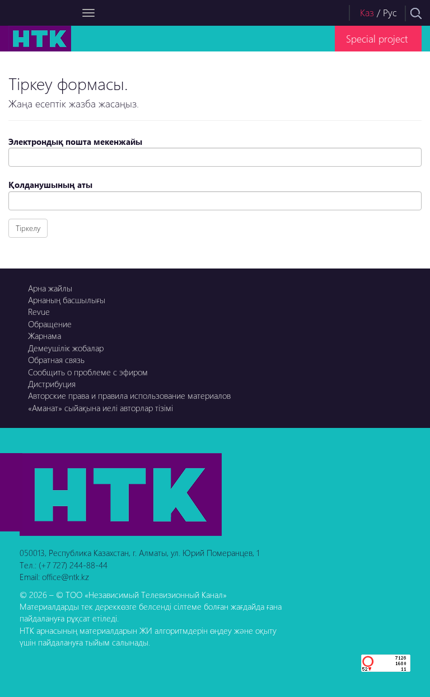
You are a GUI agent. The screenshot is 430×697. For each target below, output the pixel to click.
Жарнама (44, 335)
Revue (39, 311)
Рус (390, 12)
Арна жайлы (50, 288)
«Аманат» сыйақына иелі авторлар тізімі (100, 407)
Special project (377, 38)
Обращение (50, 323)
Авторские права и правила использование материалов (129, 395)
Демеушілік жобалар (66, 348)
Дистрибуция (52, 383)
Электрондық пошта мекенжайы (75, 141)
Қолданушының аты (50, 184)
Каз (367, 12)
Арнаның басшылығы (66, 299)
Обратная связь (56, 359)
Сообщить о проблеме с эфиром (88, 372)
